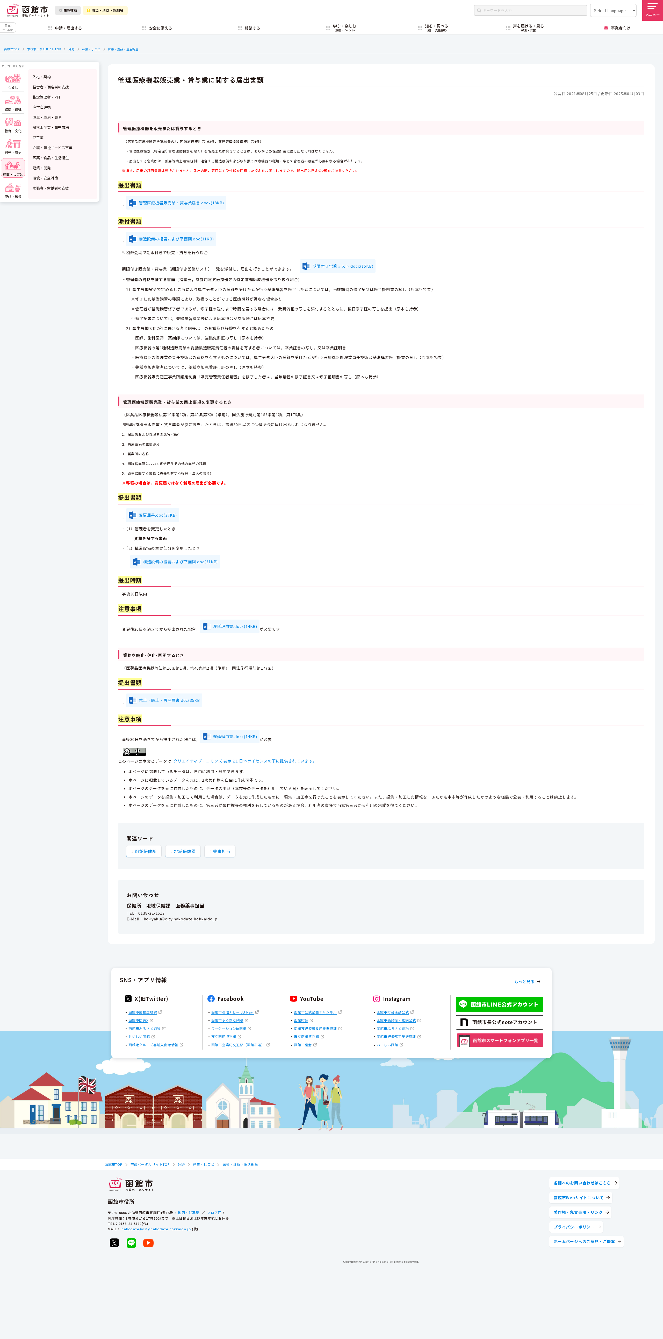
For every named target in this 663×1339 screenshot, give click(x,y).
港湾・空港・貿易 (47, 117)
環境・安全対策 (45, 178)
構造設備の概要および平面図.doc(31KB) (176, 238)
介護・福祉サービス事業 (53, 147)
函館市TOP (12, 49)
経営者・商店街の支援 (51, 86)
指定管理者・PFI (46, 97)
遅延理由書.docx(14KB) (235, 626)
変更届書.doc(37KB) (158, 515)
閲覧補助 (70, 10)
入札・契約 (42, 76)
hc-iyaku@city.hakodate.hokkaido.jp (181, 918)
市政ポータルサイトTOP (44, 49)
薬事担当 (221, 851)
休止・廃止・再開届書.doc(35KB (169, 700)
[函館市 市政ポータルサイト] (28, 10)
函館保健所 (146, 851)
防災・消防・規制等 (108, 10)
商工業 (38, 137)
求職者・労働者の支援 (51, 188)
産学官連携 (42, 107)
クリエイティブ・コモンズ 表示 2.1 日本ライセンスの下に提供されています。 (245, 761)
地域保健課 (185, 851)
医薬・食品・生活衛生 (123, 49)
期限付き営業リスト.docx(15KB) (343, 266)
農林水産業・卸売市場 (51, 127)
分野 (71, 49)
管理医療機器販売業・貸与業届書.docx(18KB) (181, 202)
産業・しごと (91, 49)
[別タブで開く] (114, 1242)
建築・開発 (42, 167)
